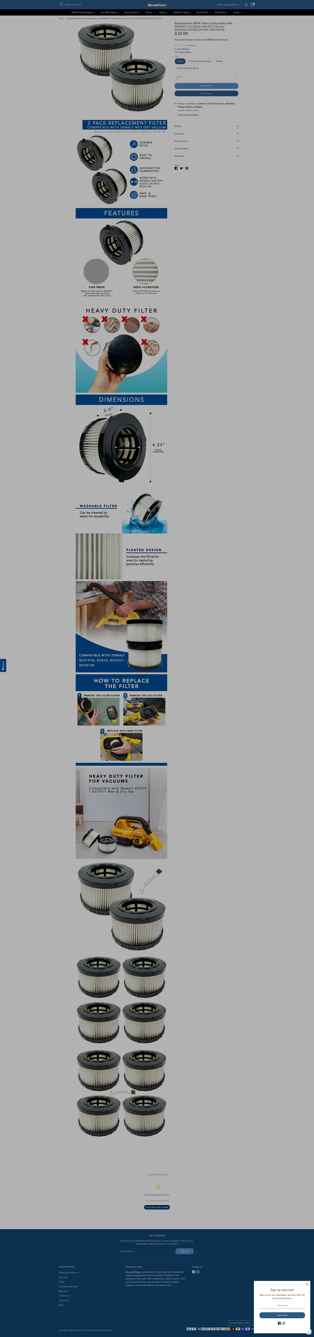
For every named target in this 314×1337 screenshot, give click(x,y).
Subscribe (282, 1315)
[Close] (307, 1284)
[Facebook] (279, 1323)
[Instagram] (283, 1323)
